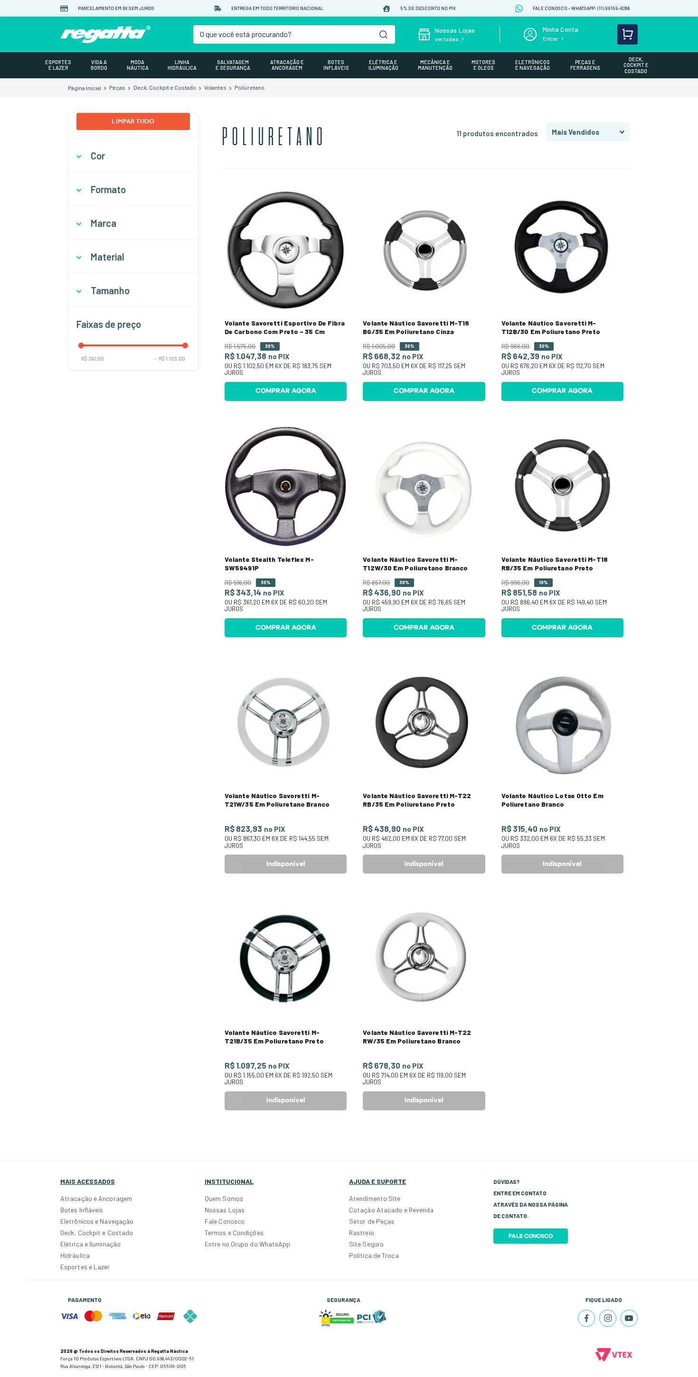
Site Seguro (366, 1244)
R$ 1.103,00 (169, 358)
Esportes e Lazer (85, 1267)
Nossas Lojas (225, 1210)
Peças (117, 87)
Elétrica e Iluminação (90, 1244)
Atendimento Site (375, 1198)
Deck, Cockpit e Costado (164, 87)
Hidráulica (75, 1255)
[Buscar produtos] (383, 34)
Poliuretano (249, 87)
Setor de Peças (371, 1221)
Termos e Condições (234, 1232)
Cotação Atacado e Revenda (391, 1210)
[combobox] (294, 34)
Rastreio (361, 1232)
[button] (133, 155)
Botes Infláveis (82, 1210)
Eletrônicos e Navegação (96, 1221)
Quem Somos (224, 1198)
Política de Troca (374, 1255)
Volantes (215, 87)
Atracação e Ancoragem (96, 1198)
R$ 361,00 (92, 358)
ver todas (447, 39)
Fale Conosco (225, 1221)
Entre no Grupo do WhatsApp (248, 1244)
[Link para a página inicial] (84, 87)
